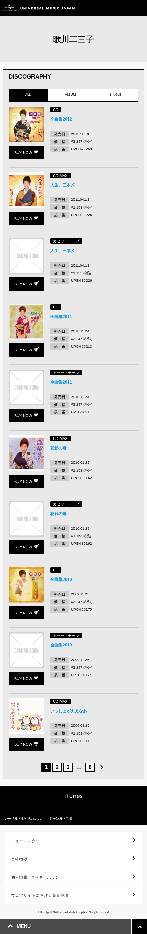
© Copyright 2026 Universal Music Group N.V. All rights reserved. (73, 912)
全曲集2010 (61, 579)
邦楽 (69, 818)
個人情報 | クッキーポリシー (37, 877)
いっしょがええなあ (68, 711)
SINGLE (116, 94)
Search (124, 8)
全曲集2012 (61, 119)
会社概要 (19, 859)
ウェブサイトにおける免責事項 (39, 895)
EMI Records (31, 818)
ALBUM (70, 94)
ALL (28, 94)
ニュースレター (25, 841)
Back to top (139, 926)
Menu (139, 8)
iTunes (74, 796)
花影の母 (58, 448)
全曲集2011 (61, 316)
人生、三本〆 (62, 185)
